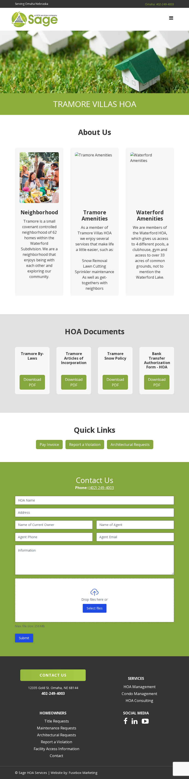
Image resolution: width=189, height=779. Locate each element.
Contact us (53, 675)
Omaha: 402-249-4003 (159, 4)
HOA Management (140, 686)
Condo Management (139, 693)
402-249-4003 (53, 693)
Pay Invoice (49, 444)
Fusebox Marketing (83, 772)
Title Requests (56, 721)
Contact (56, 755)
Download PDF (32, 382)
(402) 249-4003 (101, 487)
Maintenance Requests (56, 728)
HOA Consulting (139, 700)
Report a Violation (84, 444)
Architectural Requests (130, 444)
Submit (24, 638)
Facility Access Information (56, 748)
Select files (95, 608)
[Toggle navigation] (171, 19)
